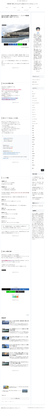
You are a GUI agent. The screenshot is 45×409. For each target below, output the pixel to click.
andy (38, 32)
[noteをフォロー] (13, 297)
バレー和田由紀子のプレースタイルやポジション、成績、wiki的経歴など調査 (38, 178)
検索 (33, 168)
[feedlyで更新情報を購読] (15, 297)
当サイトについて (35, 84)
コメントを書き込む (15, 398)
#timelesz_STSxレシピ (16, 152)
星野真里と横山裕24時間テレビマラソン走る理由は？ (37, 198)
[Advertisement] (15, 20)
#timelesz (5, 138)
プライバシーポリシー (36, 79)
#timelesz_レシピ (15, 153)
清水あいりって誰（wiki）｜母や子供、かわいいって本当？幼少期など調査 (38, 184)
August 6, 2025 (5, 158)
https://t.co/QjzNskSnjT (8, 152)
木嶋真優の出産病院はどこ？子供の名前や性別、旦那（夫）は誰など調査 (37, 189)
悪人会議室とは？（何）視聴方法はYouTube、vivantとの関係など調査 (38, 194)
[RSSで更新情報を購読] (17, 297)
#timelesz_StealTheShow (7, 153)
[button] (24, 44)
